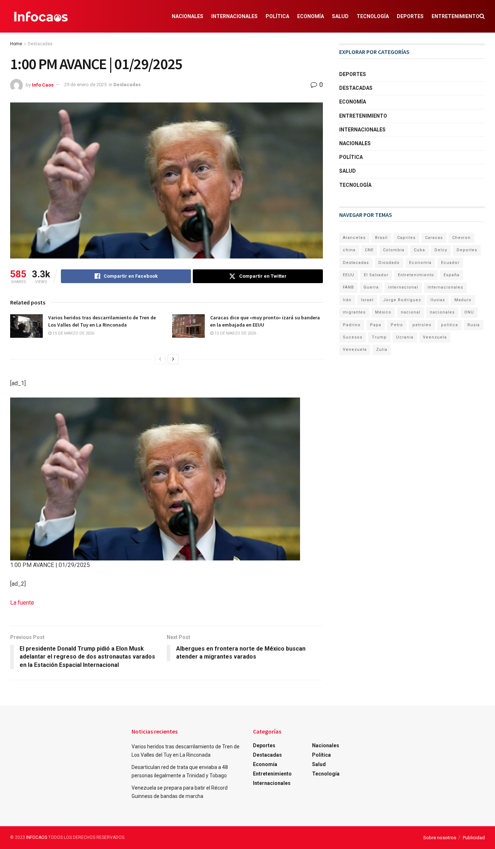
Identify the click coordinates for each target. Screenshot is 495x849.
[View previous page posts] (160, 359)
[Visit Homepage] (41, 16)
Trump (379, 337)
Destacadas (40, 43)
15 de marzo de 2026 (72, 333)
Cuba (419, 250)
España (451, 275)
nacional (410, 312)
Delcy (440, 250)
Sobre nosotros (439, 837)
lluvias (437, 300)
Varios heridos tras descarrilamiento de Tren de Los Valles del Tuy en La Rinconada (102, 321)
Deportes (410, 16)
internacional (403, 287)
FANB (348, 287)
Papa (375, 325)
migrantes (354, 312)
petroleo (422, 325)
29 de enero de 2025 (85, 84)
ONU (469, 312)
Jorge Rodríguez (402, 300)
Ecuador (450, 262)
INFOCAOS (36, 837)
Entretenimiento (455, 16)
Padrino (352, 325)
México (383, 312)
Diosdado (389, 262)
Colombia (393, 250)
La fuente (22, 602)
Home (16, 43)
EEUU (348, 275)
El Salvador (376, 275)
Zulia (381, 349)
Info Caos (43, 84)
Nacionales (187, 16)
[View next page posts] (173, 359)
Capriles (406, 237)
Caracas (434, 237)
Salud (340, 16)
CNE (369, 250)
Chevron (461, 237)
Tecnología (373, 16)
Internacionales (234, 16)
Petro (397, 325)
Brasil (381, 237)
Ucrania (404, 337)
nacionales (442, 312)
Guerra (371, 287)
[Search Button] (482, 16)
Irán (347, 300)
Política (277, 16)
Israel (367, 300)
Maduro (462, 300)
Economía (310, 16)
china (349, 250)
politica (449, 325)
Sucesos (352, 337)
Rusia (473, 325)
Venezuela (355, 349)
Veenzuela (435, 337)
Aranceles (354, 237)
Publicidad (474, 837)
